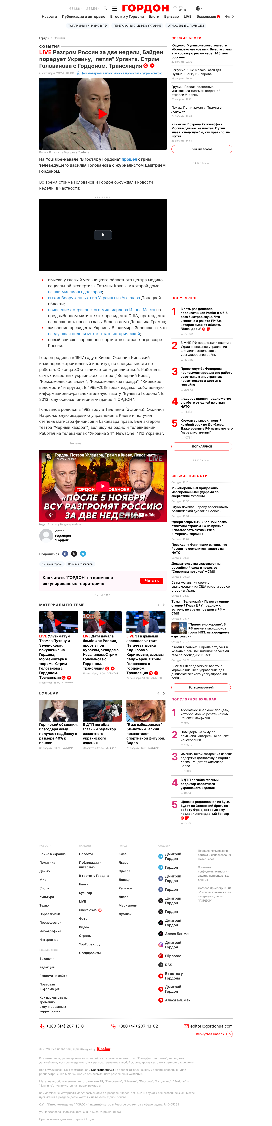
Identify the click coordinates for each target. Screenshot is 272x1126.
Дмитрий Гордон (52, 564)
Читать (152, 580)
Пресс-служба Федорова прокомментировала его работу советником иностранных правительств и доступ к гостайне (206, 376)
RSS (168, 965)
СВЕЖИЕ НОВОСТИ (189, 476)
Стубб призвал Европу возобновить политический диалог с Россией (199, 509)
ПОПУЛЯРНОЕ (184, 298)
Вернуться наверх (210, 1034)
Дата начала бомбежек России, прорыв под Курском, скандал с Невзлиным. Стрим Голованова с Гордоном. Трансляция (101, 652)
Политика (47, 862)
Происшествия (51, 922)
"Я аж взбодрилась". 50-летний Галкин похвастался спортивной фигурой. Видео (145, 733)
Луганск (125, 914)
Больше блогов (202, 149)
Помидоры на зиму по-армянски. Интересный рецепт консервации (204, 736)
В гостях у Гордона (127, 16)
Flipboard (173, 956)
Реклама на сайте (53, 976)
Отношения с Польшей (186, 25)
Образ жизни (49, 914)
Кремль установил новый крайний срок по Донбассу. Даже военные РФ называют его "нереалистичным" (207, 426)
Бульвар (171, 16)
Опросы (85, 936)
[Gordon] (145, 8)
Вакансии (47, 959)
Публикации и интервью (83, 16)
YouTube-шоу (89, 944)
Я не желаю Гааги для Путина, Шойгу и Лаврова (196, 72)
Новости (49, 16)
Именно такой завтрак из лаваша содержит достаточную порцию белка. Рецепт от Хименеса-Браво (207, 760)
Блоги (154, 16)
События (60, 38)
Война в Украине (52, 854)
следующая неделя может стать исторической (94, 333)
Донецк (124, 880)
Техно (44, 905)
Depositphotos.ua (102, 1069)
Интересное (48, 940)
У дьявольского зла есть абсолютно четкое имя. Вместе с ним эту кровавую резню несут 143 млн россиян (201, 51)
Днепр (123, 897)
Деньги (45, 871)
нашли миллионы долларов (75, 291)
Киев (122, 854)
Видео (84, 927)
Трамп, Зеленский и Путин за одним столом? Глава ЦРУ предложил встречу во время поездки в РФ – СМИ (200, 607)
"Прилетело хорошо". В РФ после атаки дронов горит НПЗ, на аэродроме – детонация (200, 630)
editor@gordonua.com (211, 1026)
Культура (46, 897)
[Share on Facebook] (65, 554)
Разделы (85, 845)
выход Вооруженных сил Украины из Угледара (94, 297)
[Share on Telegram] (83, 554)
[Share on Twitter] (74, 554)
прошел (129, 159)
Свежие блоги (186, 38)
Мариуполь (128, 905)
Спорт (44, 888)
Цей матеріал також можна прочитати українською (121, 73)
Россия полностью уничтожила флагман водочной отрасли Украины (195, 91)
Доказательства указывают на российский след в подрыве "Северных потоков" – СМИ (195, 567)
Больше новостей (201, 687)
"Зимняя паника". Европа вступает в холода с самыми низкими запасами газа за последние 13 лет (200, 651)
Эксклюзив (207, 16)
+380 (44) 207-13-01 (65, 1026)
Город (123, 845)
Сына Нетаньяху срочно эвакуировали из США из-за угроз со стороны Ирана (200, 586)
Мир (42, 880)
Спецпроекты (90, 953)
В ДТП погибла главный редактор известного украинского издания (99, 733)
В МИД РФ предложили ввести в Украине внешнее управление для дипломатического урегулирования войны (206, 349)
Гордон (44, 38)
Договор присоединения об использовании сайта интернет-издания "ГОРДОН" (214, 894)
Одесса (124, 871)
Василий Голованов (80, 564)
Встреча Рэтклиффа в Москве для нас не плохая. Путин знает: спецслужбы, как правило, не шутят (200, 130)
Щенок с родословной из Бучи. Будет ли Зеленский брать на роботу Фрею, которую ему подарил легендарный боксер (205, 808)
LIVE (188, 16)
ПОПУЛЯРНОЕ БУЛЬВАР (193, 699)
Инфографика (50, 931)
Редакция (47, 967)
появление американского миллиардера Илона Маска (101, 309)
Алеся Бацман (178, 934)
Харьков (125, 888)
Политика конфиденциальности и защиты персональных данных (213, 873)
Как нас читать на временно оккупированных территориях (53, 1004)
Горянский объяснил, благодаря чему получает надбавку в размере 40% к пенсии (58, 733)
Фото (83, 918)
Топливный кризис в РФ (87, 25)
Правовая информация (49, 986)
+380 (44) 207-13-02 (138, 1026)
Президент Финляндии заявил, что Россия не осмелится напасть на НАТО (199, 549)
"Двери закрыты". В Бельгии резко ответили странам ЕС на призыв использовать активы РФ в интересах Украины (199, 528)
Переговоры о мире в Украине (137, 25)
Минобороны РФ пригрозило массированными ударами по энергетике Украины (195, 492)
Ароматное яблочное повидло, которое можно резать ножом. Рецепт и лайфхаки (205, 714)
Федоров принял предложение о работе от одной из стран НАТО (206, 402)
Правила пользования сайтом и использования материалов (215, 855)
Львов (123, 862)
